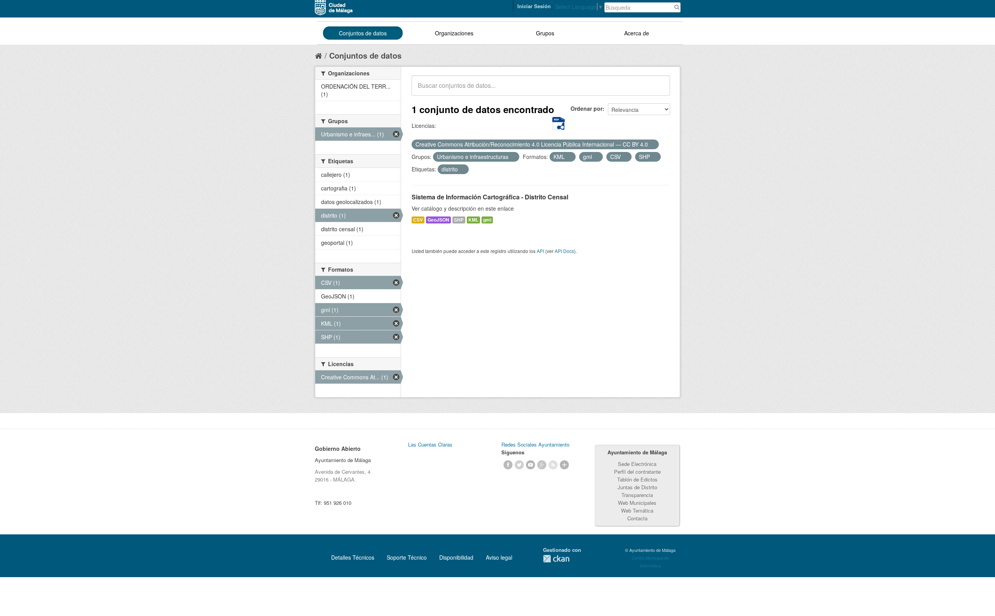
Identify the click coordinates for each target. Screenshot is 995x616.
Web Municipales (637, 502)
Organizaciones (454, 33)
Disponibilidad (456, 557)
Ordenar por (586, 108)
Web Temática (637, 510)
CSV (418, 219)
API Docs (564, 251)
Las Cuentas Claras (430, 444)
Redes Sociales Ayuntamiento (535, 444)
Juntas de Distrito (637, 487)
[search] (658, 90)
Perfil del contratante (637, 471)
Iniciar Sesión (534, 6)
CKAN (556, 559)
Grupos (545, 33)
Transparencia (637, 495)
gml (487, 219)
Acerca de (636, 33)
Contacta (637, 518)
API (540, 251)
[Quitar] (652, 144)
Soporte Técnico (407, 557)
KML (473, 219)
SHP (459, 219)
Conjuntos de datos (363, 33)
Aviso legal (499, 557)
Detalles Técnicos (352, 557)
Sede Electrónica (637, 464)
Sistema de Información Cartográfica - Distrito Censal (490, 196)
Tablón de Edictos (637, 479)
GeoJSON (438, 219)
